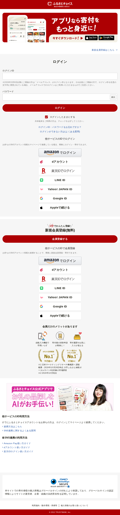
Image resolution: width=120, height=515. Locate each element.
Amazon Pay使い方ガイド (17, 443)
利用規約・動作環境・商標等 (44, 505)
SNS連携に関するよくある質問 (20, 430)
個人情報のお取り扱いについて (74, 505)
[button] (60, 152)
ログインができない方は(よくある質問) (60, 131)
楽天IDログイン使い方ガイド (18, 451)
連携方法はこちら (13, 426)
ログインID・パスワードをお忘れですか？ (60, 127)
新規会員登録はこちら (103, 50)
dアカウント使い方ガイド (17, 447)
